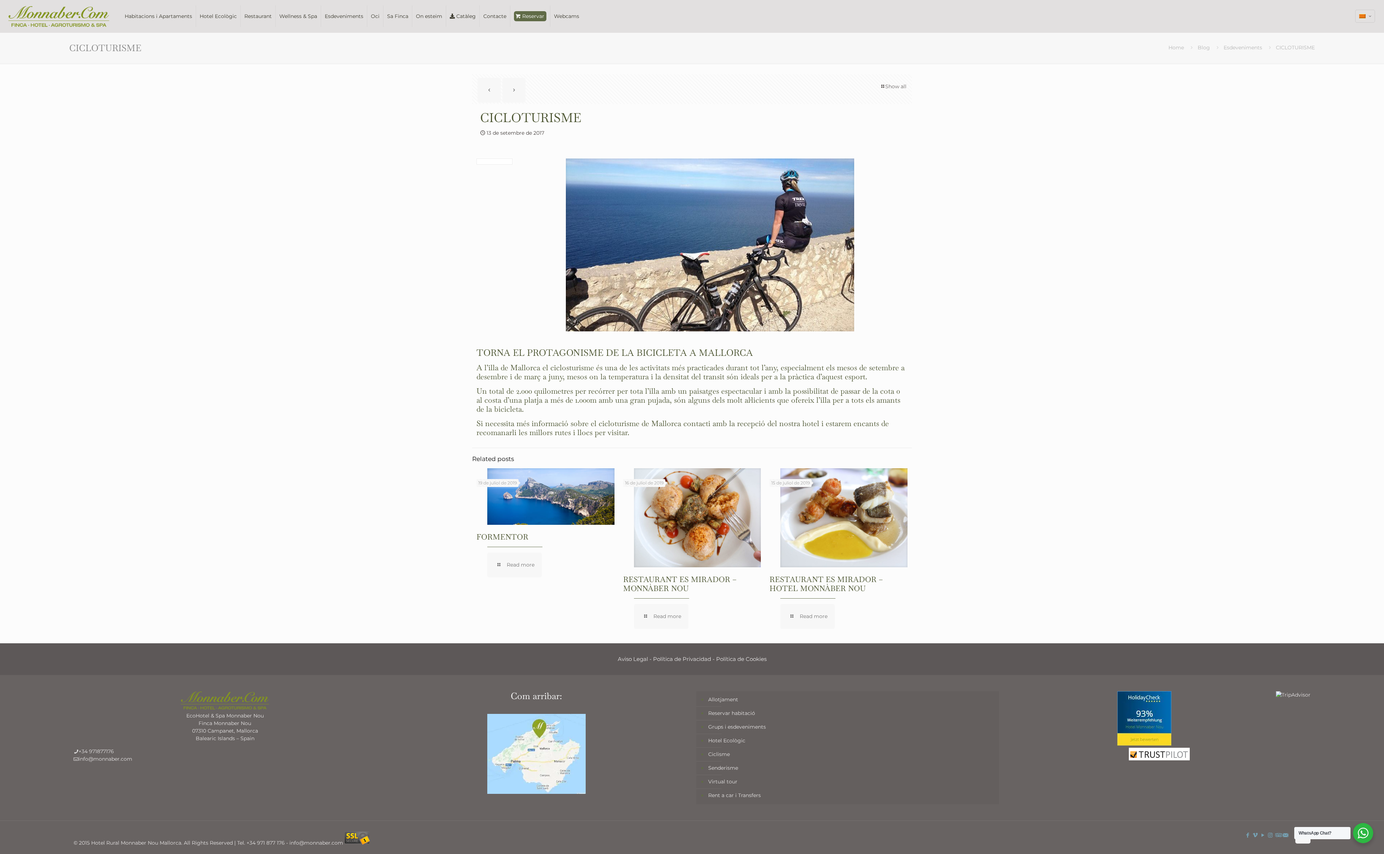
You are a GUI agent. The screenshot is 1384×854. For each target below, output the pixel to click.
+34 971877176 (96, 751)
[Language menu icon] (1365, 16)
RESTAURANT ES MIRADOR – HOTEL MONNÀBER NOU (826, 583)
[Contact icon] (1285, 835)
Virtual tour (722, 781)
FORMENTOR (502, 537)
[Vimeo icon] (1255, 835)
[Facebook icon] (1247, 835)
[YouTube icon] (1262, 835)
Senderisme (723, 768)
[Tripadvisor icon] (1278, 835)
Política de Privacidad (682, 659)
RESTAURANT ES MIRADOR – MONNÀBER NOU (680, 583)
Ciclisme (719, 754)
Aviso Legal (633, 659)
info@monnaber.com (105, 759)
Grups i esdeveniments (737, 727)
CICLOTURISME (1295, 47)
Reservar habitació (731, 713)
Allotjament (723, 699)
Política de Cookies (741, 659)
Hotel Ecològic (726, 740)
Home (1176, 47)
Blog (1204, 47)
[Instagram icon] (1270, 835)
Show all (895, 86)
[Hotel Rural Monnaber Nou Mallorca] (58, 16)
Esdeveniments (1243, 47)
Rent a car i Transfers (734, 795)
